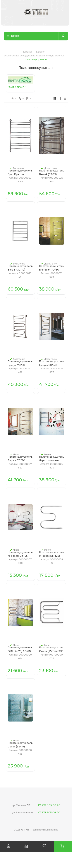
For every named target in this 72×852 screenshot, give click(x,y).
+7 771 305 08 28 (49, 805)
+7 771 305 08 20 (48, 812)
